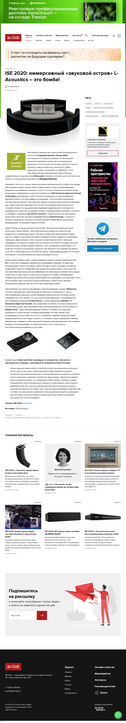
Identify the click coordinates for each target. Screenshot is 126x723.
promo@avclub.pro (13, 691)
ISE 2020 (97, 103)
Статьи (57, 40)
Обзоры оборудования (110, 116)
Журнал (28, 35)
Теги (92, 40)
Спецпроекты (78, 40)
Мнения (39, 40)
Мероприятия (62, 35)
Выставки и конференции (103, 108)
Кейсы (48, 40)
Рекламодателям (100, 35)
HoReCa (88, 103)
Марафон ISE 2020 (92, 116)
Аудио (88, 108)
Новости (28, 40)
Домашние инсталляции (95, 112)
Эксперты (76, 35)
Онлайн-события (44, 35)
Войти (103, 692)
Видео (67, 40)
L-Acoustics (108, 103)
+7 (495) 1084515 (12, 687)
